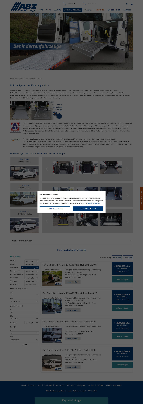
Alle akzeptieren (88, 209)
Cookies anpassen (55, 209)
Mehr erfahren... (94, 203)
